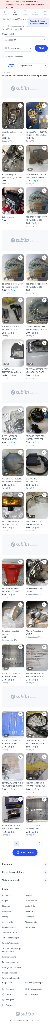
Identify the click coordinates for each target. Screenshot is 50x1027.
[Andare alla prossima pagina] (39, 843)
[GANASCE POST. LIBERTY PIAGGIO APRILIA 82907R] (37, 317)
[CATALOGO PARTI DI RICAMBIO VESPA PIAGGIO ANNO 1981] (37, 816)
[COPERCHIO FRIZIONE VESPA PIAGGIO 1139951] (13, 469)
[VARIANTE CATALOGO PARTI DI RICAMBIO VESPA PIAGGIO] (37, 664)
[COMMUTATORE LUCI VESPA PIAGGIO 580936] (37, 731)
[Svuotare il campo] (44, 40)
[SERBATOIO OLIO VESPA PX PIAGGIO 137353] (37, 207)
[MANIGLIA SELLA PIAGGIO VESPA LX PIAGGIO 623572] (37, 512)
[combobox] (25, 40)
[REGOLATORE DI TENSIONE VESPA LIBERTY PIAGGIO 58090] (13, 426)
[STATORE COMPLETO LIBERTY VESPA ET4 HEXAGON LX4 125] (37, 426)
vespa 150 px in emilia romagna (25, 19)
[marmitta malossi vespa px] (13, 122)
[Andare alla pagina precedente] (10, 843)
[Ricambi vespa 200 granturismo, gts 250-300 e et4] (13, 165)
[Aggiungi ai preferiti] (20, 105)
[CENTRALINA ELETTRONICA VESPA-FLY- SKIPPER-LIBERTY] (13, 359)
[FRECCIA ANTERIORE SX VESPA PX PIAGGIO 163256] (13, 512)
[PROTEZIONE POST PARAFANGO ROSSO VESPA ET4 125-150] (13, 578)
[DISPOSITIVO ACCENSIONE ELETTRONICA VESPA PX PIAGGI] (37, 469)
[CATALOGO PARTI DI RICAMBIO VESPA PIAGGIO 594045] (13, 731)
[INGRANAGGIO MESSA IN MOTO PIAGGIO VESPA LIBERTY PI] (37, 165)
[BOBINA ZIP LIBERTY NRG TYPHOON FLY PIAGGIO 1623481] (13, 816)
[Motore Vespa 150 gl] (37, 621)
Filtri (41, 48)
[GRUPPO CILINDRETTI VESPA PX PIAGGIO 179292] (13, 317)
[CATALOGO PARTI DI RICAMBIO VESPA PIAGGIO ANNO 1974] (13, 664)
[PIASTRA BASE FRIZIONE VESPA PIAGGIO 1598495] (13, 773)
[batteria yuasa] (13, 207)
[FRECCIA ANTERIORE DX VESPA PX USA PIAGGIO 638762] (37, 359)
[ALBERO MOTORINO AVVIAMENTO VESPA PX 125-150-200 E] (37, 773)
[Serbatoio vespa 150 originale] (13, 621)
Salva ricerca (11, 65)
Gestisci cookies (9, 927)
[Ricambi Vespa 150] (37, 578)
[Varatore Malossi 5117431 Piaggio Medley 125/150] (37, 122)
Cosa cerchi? (8, 34)
